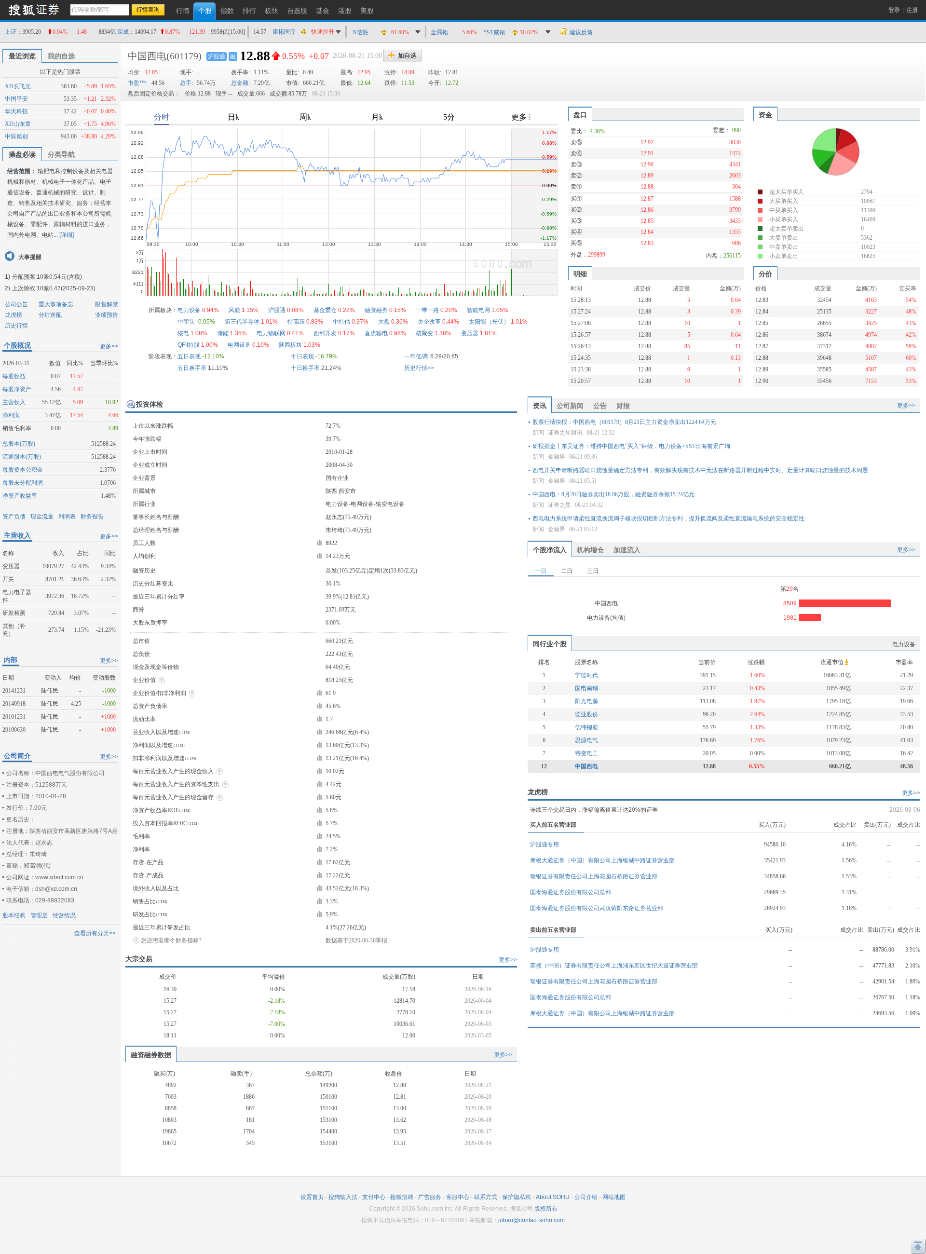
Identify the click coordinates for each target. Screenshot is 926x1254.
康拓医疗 (284, 31)
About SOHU (553, 1197)
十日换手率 (305, 368)
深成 (123, 31)
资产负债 (14, 516)
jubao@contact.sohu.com (531, 1220)
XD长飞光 (18, 86)
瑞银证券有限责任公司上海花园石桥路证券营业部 (593, 876)
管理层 (39, 915)
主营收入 (14, 402)
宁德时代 (586, 675)
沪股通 (216, 56)
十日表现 (302, 356)
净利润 (11, 415)
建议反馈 (581, 32)
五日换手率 (191, 368)
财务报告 (92, 516)
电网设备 (239, 344)
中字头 (186, 321)
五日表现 (189, 356)
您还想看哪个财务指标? (171, 940)
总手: (186, 83)
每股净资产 (16, 389)
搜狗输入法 (342, 1197)
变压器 (469, 333)
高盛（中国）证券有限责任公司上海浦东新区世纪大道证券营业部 (614, 965)
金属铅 (439, 32)
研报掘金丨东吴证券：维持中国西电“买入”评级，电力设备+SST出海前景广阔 (631, 446)
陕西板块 (290, 344)
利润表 (67, 516)
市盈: (138, 83)
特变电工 (586, 753)
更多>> (109, 346)
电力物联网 (271, 333)
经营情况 (64, 915)
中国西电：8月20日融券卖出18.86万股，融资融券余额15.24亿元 (613, 494)
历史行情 (16, 325)
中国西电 (147, 56)
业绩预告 (106, 315)
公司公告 (16, 304)
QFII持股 (188, 344)
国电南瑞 (586, 688)
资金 (765, 115)
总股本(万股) (18, 443)
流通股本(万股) (21, 456)
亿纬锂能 (586, 727)
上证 (10, 31)
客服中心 (457, 1197)
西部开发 (325, 333)
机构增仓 (590, 550)
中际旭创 (16, 136)
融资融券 (376, 310)
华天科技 (16, 111)
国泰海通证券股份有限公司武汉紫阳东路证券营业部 (596, 908)
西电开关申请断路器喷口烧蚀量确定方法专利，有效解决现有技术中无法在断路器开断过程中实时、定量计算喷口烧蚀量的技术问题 (700, 470)
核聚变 (424, 333)
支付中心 (373, 1197)
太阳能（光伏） (489, 321)
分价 (765, 274)
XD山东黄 (18, 124)
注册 (912, 10)
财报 (623, 405)
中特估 (341, 321)
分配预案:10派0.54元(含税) (47, 276)
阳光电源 (586, 701)
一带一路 (427, 310)
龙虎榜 (13, 315)
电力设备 (189, 310)
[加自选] (402, 55)
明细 (580, 274)
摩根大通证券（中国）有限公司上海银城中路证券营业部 (602, 860)
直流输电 (376, 333)
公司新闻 (570, 405)
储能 (223, 333)
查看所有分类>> (95, 933)
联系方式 (485, 1197)
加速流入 (626, 550)
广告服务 (429, 1197)
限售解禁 (106, 304)
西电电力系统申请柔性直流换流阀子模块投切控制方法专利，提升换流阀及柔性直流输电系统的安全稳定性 (668, 518)
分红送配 (50, 315)
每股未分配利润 (22, 482)
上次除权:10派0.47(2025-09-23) (53, 288)
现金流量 (42, 516)
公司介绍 (586, 1197)
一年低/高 (416, 356)
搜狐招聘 (401, 1197)
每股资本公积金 (22, 469)
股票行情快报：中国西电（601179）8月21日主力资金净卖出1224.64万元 (624, 422)
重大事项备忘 (56, 304)
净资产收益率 (19, 495)
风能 (234, 310)
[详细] (66, 235)
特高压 (296, 321)
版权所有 (546, 1208)
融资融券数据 (151, 1055)
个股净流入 (550, 550)
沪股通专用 (544, 844)
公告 (600, 405)
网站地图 (614, 1197)
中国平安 (16, 98)
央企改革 (429, 321)
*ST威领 (494, 32)
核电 (183, 333)
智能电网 (478, 310)
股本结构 (14, 915)
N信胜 (360, 32)
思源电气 (586, 740)
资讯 (539, 405)
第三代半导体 (242, 321)
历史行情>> (419, 368)
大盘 (384, 321)
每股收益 (14, 376)
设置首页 (312, 1197)
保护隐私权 (516, 1197)
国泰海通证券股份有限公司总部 (570, 892)
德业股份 (586, 714)
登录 (894, 10)
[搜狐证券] (33, 9)
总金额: (240, 83)
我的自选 (61, 56)
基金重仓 (325, 310)
